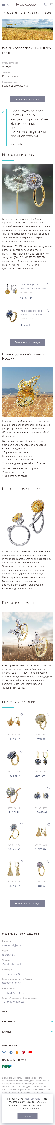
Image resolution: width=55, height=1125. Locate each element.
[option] (27, 29)
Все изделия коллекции (27, 99)
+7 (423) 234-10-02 (13, 1002)
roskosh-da (8, 954)
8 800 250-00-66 (11, 983)
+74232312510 (11, 973)
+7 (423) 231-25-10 (13, 992)
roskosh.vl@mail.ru (13, 945)
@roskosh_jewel (11, 964)
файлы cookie (32, 1098)
